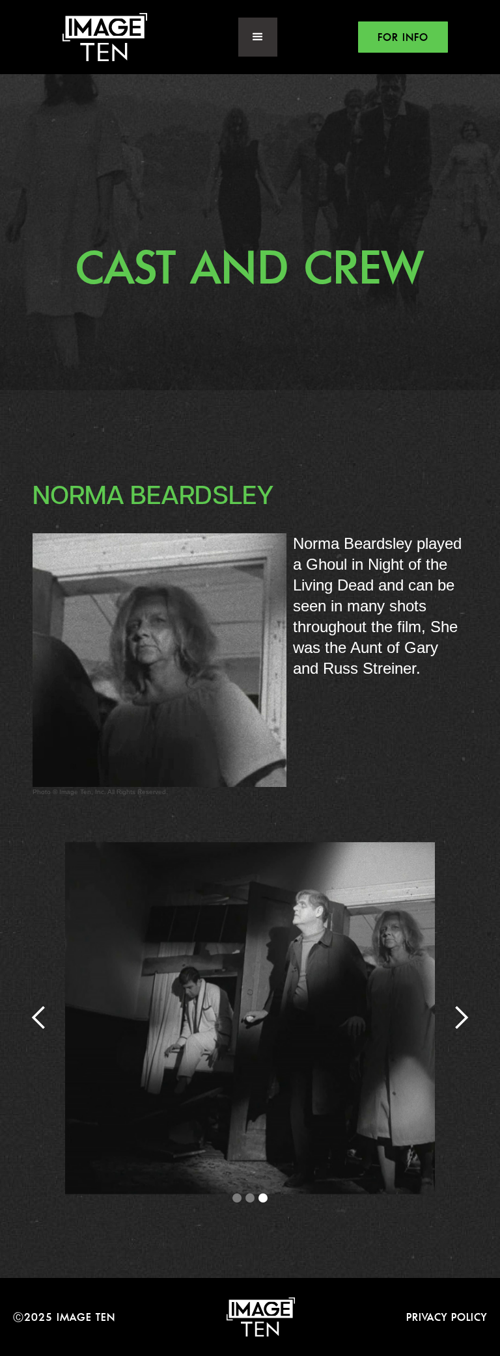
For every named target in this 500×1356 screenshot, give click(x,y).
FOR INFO (403, 37)
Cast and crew (250, 266)
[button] (257, 37)
